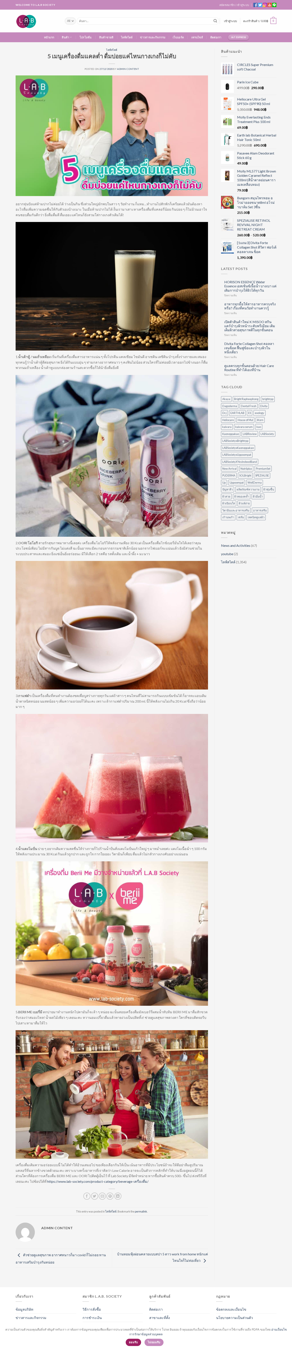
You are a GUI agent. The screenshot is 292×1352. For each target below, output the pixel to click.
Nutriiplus (246, 468)
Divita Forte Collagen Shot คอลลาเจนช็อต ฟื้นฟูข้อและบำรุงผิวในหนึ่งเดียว (249, 348)
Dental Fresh (248, 406)
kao (259, 427)
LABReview (250, 434)
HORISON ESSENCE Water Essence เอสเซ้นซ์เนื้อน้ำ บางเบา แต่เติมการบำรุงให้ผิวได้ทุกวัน (250, 286)
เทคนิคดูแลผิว (256, 517)
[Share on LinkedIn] (117, 1196)
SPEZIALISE (262, 475)
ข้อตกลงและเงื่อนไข (231, 1309)
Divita (263, 406)
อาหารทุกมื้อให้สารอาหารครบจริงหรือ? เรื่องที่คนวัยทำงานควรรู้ (250, 306)
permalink (141, 1211)
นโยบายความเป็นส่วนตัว (234, 1318)
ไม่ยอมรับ (154, 1342)
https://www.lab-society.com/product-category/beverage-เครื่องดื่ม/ (98, 1181)
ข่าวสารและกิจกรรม (152, 37)
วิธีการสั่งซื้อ (92, 1309)
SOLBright (245, 475)
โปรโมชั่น (86, 37)
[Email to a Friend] (102, 1196)
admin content (128, 68)
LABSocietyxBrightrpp (235, 440)
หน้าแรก (49, 37)
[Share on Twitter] (94, 1196)
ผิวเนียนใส (228, 503)
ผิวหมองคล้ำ (241, 496)
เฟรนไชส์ (197, 37)
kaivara (227, 427)
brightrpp (267, 399)
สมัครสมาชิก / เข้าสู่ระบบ (234, 5)
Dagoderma (229, 406)
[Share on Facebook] (86, 1196)
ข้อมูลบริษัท (24, 1309)
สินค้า (65, 37)
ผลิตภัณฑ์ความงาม (248, 489)
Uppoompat (237, 482)
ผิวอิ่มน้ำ (258, 496)
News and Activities (235, 545)
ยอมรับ (133, 1342)
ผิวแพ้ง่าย (244, 503)
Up (224, 482)
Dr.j (224, 413)
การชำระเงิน (92, 1318)
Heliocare (228, 420)
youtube (227, 554)
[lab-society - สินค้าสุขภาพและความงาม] (37, 20)
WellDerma (255, 482)
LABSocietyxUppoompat (236, 454)
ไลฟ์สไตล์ (127, 37)
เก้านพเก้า (228, 517)
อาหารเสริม (260, 510)
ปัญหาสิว (227, 489)
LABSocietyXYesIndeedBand (239, 461)
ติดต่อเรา (215, 37)
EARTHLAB (237, 413)
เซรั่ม (241, 517)
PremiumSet (263, 468)
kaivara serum (244, 427)
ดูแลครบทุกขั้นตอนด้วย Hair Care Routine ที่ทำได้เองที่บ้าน (249, 368)
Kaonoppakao (230, 434)
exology (259, 413)
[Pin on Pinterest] (110, 1196)
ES (249, 413)
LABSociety (267, 434)
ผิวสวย (226, 496)
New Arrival (229, 468)
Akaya (226, 399)
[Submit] (215, 21)
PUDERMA (228, 475)
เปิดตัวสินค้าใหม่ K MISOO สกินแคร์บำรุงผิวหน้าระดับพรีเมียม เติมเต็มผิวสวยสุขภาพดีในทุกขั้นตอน (249, 326)
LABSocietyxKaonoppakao (238, 448)
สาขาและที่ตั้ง (159, 1318)
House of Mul (245, 420)
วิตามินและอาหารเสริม (235, 510)
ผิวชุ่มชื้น (268, 489)
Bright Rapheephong (246, 399)
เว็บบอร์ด (178, 37)
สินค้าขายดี (106, 37)
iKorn (260, 420)
